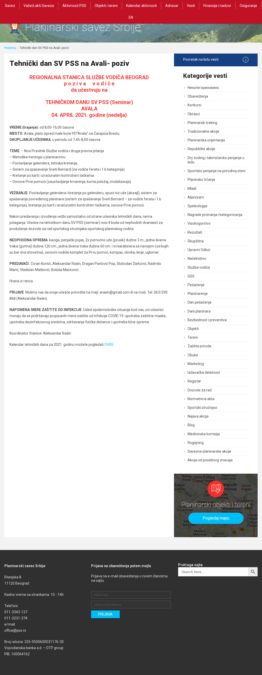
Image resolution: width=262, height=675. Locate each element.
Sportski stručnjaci (202, 408)
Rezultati (195, 232)
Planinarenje (198, 294)
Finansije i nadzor (217, 6)
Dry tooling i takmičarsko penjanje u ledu (216, 160)
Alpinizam (196, 197)
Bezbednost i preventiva (207, 320)
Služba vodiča (199, 267)
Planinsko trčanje (201, 180)
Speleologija (197, 206)
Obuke (193, 355)
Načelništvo (197, 258)
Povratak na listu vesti (201, 59)
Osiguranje (248, 6)
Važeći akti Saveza (39, 6)
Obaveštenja (198, 96)
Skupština (196, 241)
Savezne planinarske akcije (209, 451)
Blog (191, 425)
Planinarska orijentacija (206, 140)
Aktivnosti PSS (74, 6)
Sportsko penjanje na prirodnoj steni (216, 171)
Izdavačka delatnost (204, 372)
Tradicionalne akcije (203, 131)
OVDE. (109, 344)
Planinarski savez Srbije (83, 27)
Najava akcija (198, 416)
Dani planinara (199, 311)
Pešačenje (196, 285)
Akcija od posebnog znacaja (210, 460)
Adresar (171, 6)
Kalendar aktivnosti (141, 6)
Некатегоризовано (203, 88)
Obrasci (194, 114)
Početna (10, 48)
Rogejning (196, 443)
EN (131, 17)
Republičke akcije (201, 149)
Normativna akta (201, 399)
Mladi (192, 188)
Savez (10, 6)
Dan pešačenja (199, 302)
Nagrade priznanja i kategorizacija (215, 215)
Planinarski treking (202, 123)
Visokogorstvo (199, 223)
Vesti (191, 6)
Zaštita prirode (199, 346)
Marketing (196, 364)
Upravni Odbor (199, 250)
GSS (191, 276)
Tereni (193, 337)
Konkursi (194, 105)
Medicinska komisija (204, 434)
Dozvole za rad (200, 390)
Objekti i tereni (106, 6)
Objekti (193, 329)
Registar (194, 381)
